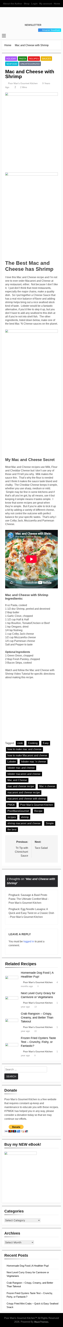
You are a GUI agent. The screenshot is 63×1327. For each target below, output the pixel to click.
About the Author (12, 3)
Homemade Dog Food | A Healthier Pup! (28, 1265)
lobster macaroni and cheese (24, 774)
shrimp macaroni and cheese (24, 823)
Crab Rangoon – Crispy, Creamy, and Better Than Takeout (37, 1017)
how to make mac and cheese (24, 749)
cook (20, 743)
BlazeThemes (41, 1322)
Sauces (46, 58)
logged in (28, 941)
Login (34, 3)
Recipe (38, 811)
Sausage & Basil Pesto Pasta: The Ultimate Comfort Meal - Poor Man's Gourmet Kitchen (29, 899)
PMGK (11, 804)
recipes (11, 817)
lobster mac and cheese (21, 767)
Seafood (11, 64)
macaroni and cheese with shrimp (26, 798)
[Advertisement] (31, 149)
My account (45, 3)
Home (57, 3)
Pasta (22, 58)
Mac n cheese (47, 786)
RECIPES (34, 58)
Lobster (11, 761)
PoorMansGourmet (18, 811)
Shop (27, 3)
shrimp (25, 817)
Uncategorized (30, 64)
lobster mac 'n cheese (33, 761)
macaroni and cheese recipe (23, 792)
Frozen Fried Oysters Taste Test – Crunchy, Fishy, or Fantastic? (38, 1041)
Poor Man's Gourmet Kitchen (23, 83)
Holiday (11, 58)
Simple (50, 823)
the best (11, 829)
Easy (46, 743)
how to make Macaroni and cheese (27, 755)
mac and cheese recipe (20, 786)
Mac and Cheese (17, 780)
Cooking (33, 743)
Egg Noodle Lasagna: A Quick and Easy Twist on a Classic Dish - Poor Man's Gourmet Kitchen (31, 913)
